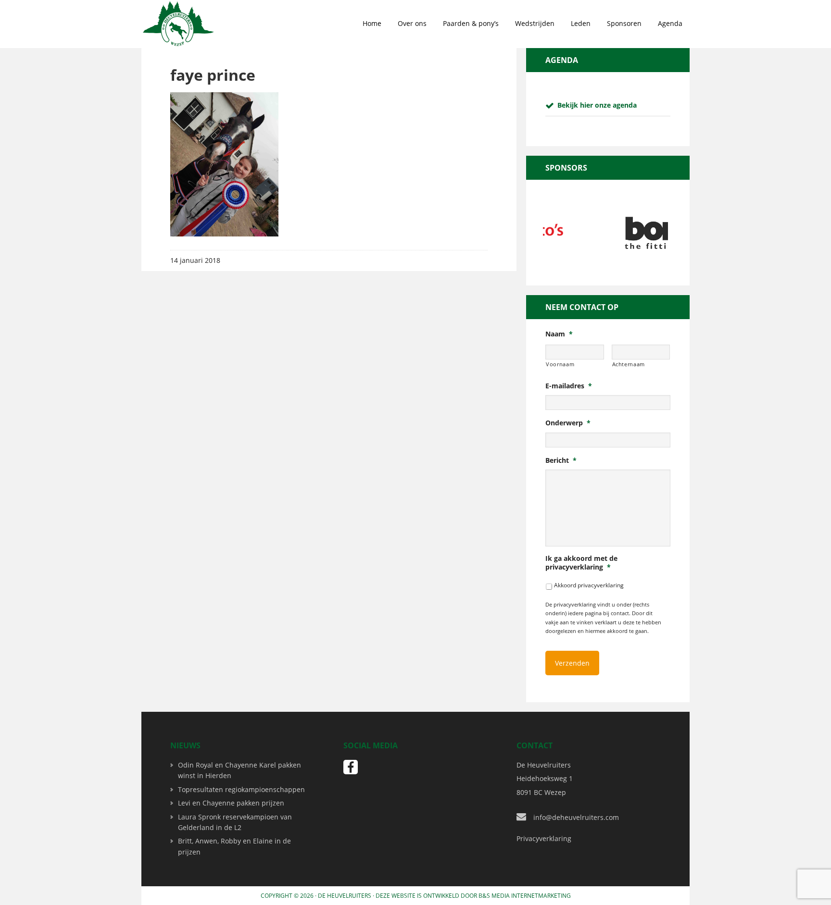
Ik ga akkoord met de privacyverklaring (581, 562)
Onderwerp (568, 423)
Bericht (561, 460)
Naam (559, 334)
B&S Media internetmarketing (524, 896)
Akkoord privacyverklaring (589, 585)
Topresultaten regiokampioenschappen (241, 789)
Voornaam (560, 364)
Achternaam (628, 364)
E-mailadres (568, 386)
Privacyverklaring (543, 838)
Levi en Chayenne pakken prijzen (231, 802)
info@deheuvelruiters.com (576, 817)
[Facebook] (350, 767)
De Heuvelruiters (344, 896)
